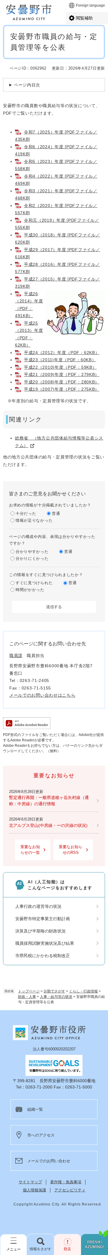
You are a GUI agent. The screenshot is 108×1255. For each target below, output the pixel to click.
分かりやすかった (32, 551)
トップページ (29, 991)
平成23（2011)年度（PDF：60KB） (60, 359)
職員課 (15, 655)
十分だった (26, 513)
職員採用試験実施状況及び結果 (44, 943)
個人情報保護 (34, 1190)
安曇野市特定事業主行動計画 (42, 918)
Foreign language (90, 5)
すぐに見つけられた (34, 583)
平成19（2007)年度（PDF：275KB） (61, 389)
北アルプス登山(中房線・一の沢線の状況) (48, 825)
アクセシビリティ (70, 1190)
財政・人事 (27, 997)
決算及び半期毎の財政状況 (40, 931)
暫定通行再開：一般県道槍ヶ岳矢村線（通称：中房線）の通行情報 (49, 800)
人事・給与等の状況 (56, 997)
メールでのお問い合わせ (48, 1161)
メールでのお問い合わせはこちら (42, 695)
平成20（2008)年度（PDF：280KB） (61, 382)
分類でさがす (54, 991)
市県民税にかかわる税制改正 (42, 955)
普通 (56, 513)
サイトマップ (30, 1182)
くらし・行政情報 (83, 991)
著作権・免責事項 (65, 1182)
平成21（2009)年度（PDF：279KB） (61, 374)
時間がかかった (30, 589)
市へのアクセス (41, 1135)
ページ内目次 (27, 85)
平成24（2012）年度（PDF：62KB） (61, 352)
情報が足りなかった (34, 520)
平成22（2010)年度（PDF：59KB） (60, 367)
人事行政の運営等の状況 (38, 906)
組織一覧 (35, 1109)
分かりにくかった (32, 558)
